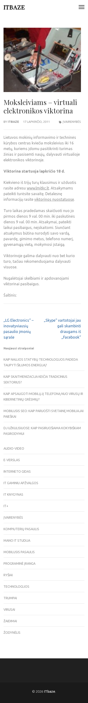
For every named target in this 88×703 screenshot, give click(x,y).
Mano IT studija (17, 540)
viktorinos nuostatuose (54, 199)
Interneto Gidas (17, 471)
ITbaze (14, 7)
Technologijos (16, 586)
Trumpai (10, 598)
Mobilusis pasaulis (19, 552)
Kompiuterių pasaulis (21, 529)
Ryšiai (8, 575)
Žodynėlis (12, 632)
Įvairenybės (72, 121)
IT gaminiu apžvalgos (21, 483)
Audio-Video (14, 448)
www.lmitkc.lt (38, 188)
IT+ (6, 506)
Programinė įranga (19, 563)
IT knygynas (13, 494)
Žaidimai (10, 621)
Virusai (9, 609)
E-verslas (12, 460)
